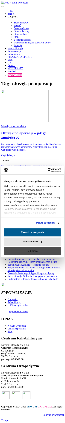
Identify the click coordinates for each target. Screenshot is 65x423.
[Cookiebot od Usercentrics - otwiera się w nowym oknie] (47, 170)
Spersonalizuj (30, 241)
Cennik (11, 65)
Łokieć (17, 25)
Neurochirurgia (15, 48)
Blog (10, 59)
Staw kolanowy (22, 31)
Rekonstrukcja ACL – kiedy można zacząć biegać (32, 261)
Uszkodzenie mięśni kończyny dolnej (32, 42)
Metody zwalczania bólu (13, 126)
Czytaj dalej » (8, 155)
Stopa (17, 37)
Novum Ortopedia (17, 325)
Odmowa (33, 251)
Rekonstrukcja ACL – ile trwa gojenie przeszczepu (33, 276)
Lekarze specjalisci (17, 328)
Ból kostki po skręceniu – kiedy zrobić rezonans (31, 259)
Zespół (11, 13)
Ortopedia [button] (13, 16)
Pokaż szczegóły (45, 222)
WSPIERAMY (15, 68)
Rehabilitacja (14, 54)
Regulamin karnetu (18, 311)
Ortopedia (13, 299)
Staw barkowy (21, 22)
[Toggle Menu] (2, 6)
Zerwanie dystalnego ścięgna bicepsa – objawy (31, 273)
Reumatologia (14, 51)
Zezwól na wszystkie (32, 232)
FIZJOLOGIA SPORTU (20, 56)
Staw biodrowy (21, 28)
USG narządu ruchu (18, 305)
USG (10, 62)
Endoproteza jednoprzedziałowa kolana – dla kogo (33, 279)
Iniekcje (18, 45)
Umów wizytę (15, 75)
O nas (10, 11)
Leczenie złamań (22, 39)
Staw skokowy (21, 34)
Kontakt (12, 71)
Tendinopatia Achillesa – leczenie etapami (28, 264)
